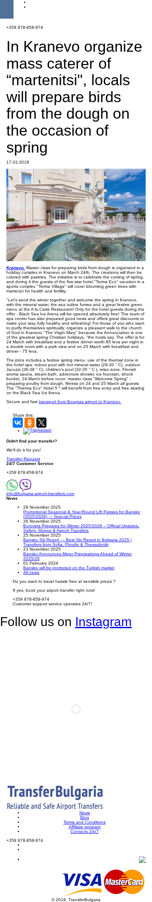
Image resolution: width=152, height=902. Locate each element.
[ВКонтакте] (18, 423)
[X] (41, 423)
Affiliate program (84, 826)
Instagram (103, 622)
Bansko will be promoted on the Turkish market (68, 567)
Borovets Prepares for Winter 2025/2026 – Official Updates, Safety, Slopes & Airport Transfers (81, 528)
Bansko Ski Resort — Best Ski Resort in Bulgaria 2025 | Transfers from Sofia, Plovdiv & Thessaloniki (77, 542)
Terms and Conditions (84, 822)
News (84, 812)
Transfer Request (23, 459)
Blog (84, 817)
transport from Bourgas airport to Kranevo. (80, 401)
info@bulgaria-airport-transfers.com (40, 493)
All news (31, 572)
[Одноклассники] (29, 423)
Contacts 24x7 (85, 831)
